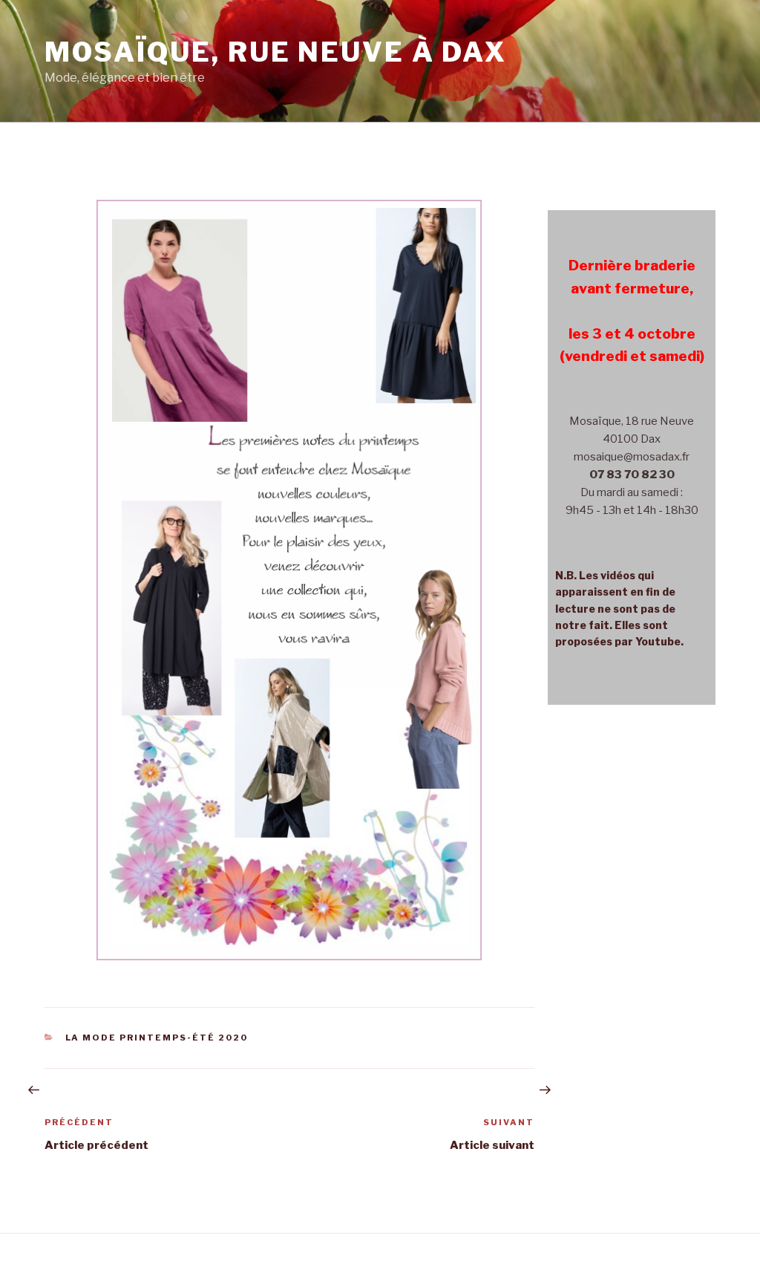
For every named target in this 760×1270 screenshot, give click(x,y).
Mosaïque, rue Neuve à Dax (276, 52)
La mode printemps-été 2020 (157, 1037)
